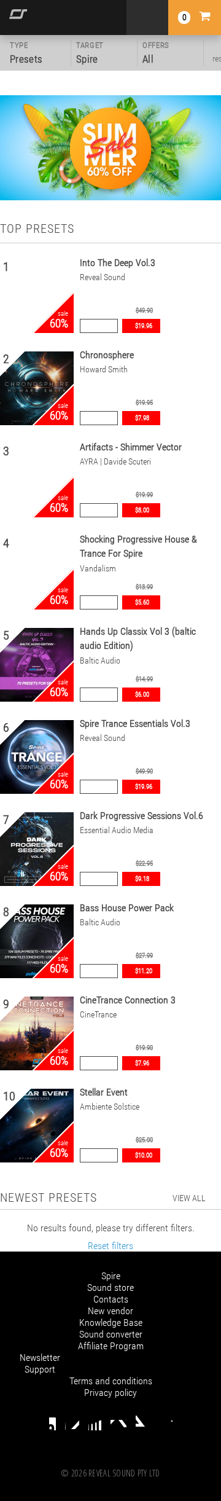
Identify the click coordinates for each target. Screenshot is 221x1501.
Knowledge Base (110, 1322)
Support (40, 1369)
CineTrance (98, 1014)
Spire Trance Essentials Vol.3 (135, 723)
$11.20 (143, 971)
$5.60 (142, 602)
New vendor (110, 1311)
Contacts (110, 1299)
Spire (110, 1276)
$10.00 (143, 1155)
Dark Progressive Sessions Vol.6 (141, 815)
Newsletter (40, 1357)
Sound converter (110, 1334)
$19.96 (143, 326)
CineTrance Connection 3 (128, 1000)
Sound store (110, 1287)
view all (189, 1198)
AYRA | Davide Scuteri (115, 462)
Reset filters (110, 1246)
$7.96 (142, 1063)
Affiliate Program (111, 1346)
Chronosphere (107, 355)
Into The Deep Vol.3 (117, 262)
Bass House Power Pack (127, 908)
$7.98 (142, 418)
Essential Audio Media (116, 830)
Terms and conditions (110, 1381)
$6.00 (142, 695)
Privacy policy (110, 1392)
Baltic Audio (100, 661)
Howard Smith (104, 369)
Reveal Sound (102, 277)
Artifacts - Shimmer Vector (131, 447)
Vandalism (98, 568)
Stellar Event (104, 1092)
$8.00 (142, 510)
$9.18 (142, 879)
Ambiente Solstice (109, 1107)
